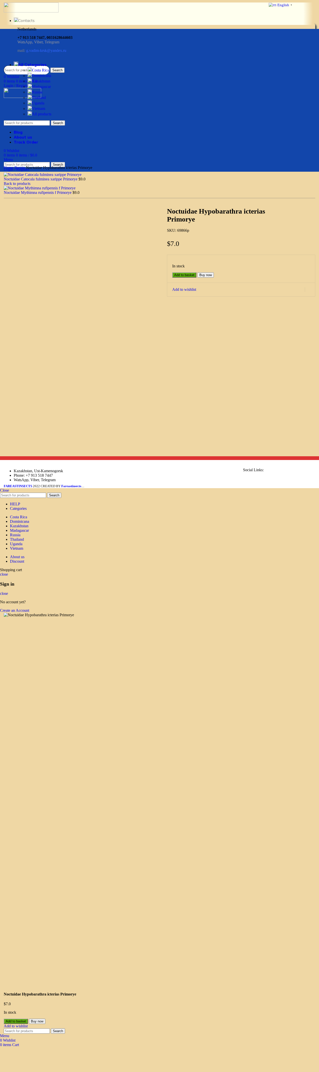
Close (4, 490)
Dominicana (41, 76)
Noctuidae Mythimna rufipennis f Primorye (38, 192)
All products (41, 114)
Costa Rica (40, 70)
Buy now (205, 275)
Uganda (38, 103)
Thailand (39, 97)
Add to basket (184, 275)
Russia (37, 92)
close (4, 574)
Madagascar (41, 86)
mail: (41, 50)
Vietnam (38, 108)
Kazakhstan (41, 81)
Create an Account (14, 610)
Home (9, 167)
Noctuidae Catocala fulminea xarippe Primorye (41, 179)
